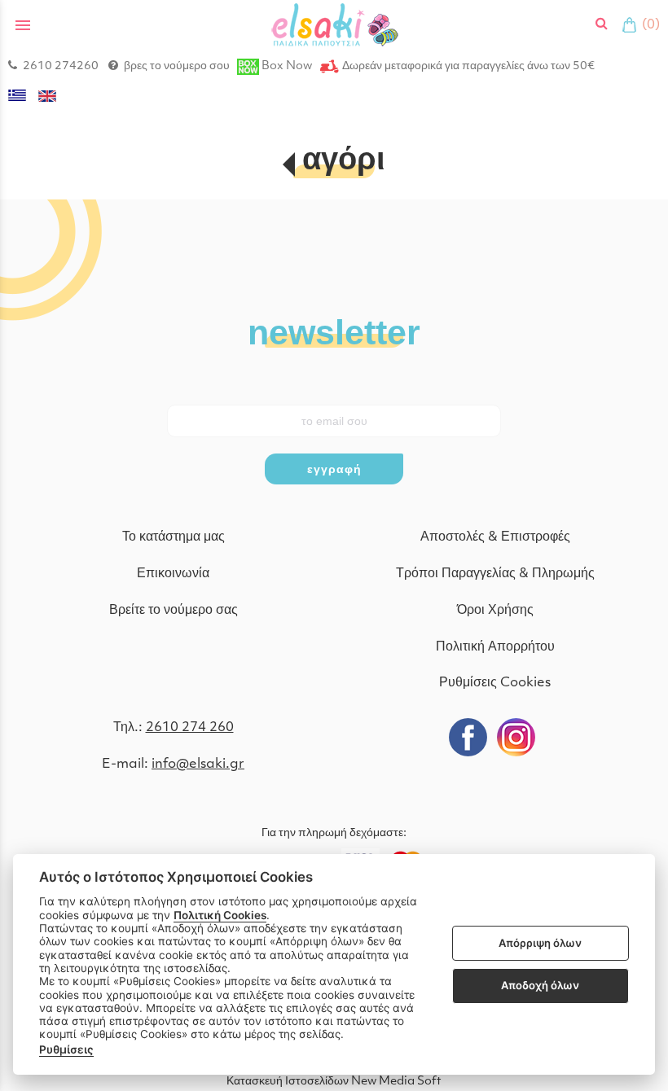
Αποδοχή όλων (540, 985)
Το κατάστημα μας (173, 537)
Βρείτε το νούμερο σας (173, 610)
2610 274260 (61, 66)
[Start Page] (334, 25)
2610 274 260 (190, 727)
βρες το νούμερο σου (177, 66)
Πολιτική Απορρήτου (495, 647)
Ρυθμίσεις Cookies (495, 683)
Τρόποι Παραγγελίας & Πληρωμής (495, 574)
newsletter (334, 331)
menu (23, 25)
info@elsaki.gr (198, 764)
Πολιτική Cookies (220, 915)
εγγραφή (334, 468)
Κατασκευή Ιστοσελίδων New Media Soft (334, 1082)
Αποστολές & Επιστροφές (495, 537)
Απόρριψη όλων (540, 942)
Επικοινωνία (173, 574)
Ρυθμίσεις (66, 1049)
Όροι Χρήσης (495, 610)
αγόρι (343, 161)
